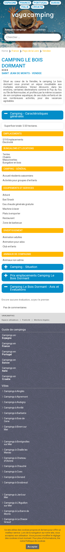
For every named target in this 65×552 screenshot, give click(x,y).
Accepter (33, 546)
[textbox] (32, 37)
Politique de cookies (35, 541)
